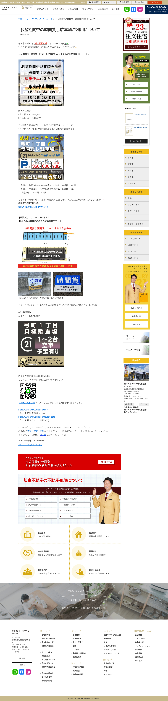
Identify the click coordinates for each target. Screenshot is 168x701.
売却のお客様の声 (69, 499)
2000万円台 (133, 251)
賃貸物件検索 (58, 9)
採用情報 (138, 650)
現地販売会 (77, 657)
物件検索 (136, 324)
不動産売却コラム (48, 667)
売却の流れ (46, 656)
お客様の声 (103, 9)
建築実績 (76, 671)
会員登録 (138, 653)
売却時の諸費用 (48, 673)
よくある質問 (47, 677)
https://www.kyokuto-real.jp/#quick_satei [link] (37, 417)
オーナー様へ (67, 516)
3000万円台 (133, 258)
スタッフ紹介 (88, 9)
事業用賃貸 (108, 667)
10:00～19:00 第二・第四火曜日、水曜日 (158, 9)
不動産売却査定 (34, 510)
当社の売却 (33, 499)
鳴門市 (131, 171)
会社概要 (116, 9)
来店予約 (140, 2)
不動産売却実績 (68, 505)
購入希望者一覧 (34, 505)
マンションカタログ (111, 653)
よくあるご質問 (110, 646)
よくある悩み (67, 510)
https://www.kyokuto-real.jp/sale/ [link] (33, 410)
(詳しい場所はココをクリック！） (34, 207)
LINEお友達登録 (27, 403)
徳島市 (131, 158)
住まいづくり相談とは (112, 635)
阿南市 (131, 164)
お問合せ (22, 665)
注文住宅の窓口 (79, 667)
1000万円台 (133, 245)
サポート (107, 642)
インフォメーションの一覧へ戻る (30, 445)
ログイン (138, 661)
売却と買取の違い (48, 663)
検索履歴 (125, 2)
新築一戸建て (134, 205)
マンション (133, 217)
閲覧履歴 (95, 2)
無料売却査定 (136, 99)
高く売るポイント (48, 660)
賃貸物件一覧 (109, 663)
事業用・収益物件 (135, 224)
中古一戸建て (134, 211)
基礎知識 (107, 639)
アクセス (144, 404)
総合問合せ (139, 657)
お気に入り (110, 2)
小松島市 (132, 183)
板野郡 (131, 177)
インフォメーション (142, 646)
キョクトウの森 (110, 650)
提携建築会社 (78, 674)
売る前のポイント (35, 516)
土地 (130, 198)
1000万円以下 (134, 238)
